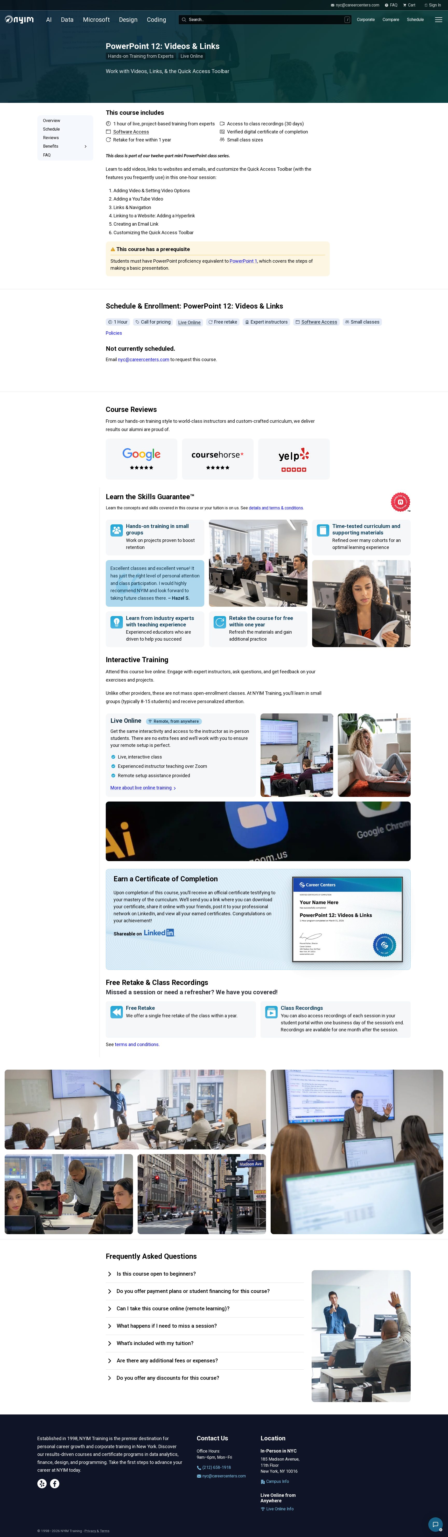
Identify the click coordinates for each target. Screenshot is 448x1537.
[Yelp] (42, 1484)
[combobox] (265, 19)
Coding (156, 19)
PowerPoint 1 (243, 261)
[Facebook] (54, 1484)
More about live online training (141, 787)
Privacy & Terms (97, 1531)
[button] (435, 1524)
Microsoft (96, 19)
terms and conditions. (137, 1044)
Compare (391, 19)
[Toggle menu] (438, 19)
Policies (114, 333)
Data (67, 19)
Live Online (189, 322)
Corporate (366, 19)
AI (49, 19)
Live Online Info (279, 1508)
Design (128, 19)
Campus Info (277, 1481)
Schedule (415, 19)
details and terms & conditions (276, 507)
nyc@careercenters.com (143, 359)
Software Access (319, 322)
